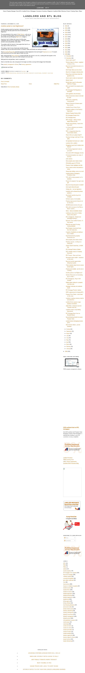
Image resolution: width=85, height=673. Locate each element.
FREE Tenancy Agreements (70, 461)
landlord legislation (67, 593)
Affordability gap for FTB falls (73, 163)
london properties (10, 73)
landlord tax (66, 599)
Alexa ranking (15, 55)
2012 (66, 47)
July (67, 335)
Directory (64, 11)
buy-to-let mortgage (68, 574)
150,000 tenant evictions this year (74, 205)
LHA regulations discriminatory (73, 93)
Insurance (39, 11)
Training (73, 11)
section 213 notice (67, 629)
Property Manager (11, 11)
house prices (66, 584)
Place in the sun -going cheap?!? (74, 135)
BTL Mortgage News (71, 117)
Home (4, 11)
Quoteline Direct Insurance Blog (71, 463)
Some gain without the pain (72, 187)
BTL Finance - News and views (73, 255)
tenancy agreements (26, 64)
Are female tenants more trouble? (44, 659)
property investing (47, 73)
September (69, 331)
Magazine (50, 11)
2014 (66, 43)
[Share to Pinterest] (8, 71)
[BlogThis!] (3, 71)
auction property (67, 570)
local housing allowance (69, 605)
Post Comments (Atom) (13, 86)
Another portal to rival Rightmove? (74, 272)
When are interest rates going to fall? (44, 656)
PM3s (64, 567)
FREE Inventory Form (68, 459)
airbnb (64, 569)
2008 (66, 351)
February (68, 346)
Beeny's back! (69, 80)
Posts (66, 537)
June (67, 337)
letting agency (66, 601)
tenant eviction (66, 639)
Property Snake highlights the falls (74, 165)
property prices (66, 618)
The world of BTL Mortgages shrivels (75, 152)
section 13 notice (67, 625)
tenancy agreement (67, 635)
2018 (66, 34)
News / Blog (78, 11)
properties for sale (22, 73)
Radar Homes (21, 34)
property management (68, 616)
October (68, 329)
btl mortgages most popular (69, 572)
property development (68, 612)
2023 (66, 26)
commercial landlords (68, 578)
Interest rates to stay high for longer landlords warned (44, 669)
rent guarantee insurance (69, 620)
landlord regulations (68, 597)
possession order (67, 606)
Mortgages (33, 11)
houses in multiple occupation (70, 586)
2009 (66, 54)
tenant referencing (67, 641)
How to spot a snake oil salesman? (74, 78)
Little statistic (69, 158)
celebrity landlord (67, 576)
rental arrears (66, 622)
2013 (66, 45)
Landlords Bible (57, 11)
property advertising (35, 73)
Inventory (44, 11)
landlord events (67, 587)
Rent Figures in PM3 (44, 662)
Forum (68, 11)
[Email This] (2, 71)
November (69, 58)
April (67, 342)
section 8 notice (67, 631)
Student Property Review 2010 (73, 113)
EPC (64, 563)
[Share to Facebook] (6, 71)
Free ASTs (18, 11)
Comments (68, 540)
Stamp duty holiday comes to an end (75, 171)
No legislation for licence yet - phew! (74, 141)
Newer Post (4, 83)
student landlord (67, 633)
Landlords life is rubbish (71, 143)
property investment (68, 614)
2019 (66, 32)
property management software (10, 64)
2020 (66, 30)
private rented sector (68, 608)
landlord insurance (67, 591)
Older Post (56, 83)
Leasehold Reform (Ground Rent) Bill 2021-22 (44, 653)
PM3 (64, 565)
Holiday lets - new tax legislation (73, 189)
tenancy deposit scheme (69, 637)
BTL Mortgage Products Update (73, 290)
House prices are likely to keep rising (44, 666)
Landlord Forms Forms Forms (73, 107)
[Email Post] (27, 71)
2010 (66, 52)
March (68, 344)
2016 (66, 39)
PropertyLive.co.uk (47, 51)
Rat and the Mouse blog (9, 51)
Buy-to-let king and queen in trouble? (75, 184)
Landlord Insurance (67, 457)
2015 (66, 41)
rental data (65, 624)
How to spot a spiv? (70, 60)
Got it (47, 7)
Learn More (40, 7)
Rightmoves (19, 36)
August (68, 333)
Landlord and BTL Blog (42, 16)
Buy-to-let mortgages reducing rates (74, 72)
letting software (67, 603)
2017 (66, 36)
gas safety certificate (68, 580)
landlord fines (66, 589)
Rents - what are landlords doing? (74, 210)
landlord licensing (67, 595)
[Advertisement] (73, 398)
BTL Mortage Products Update (73, 249)
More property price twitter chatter (74, 161)
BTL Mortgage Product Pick (72, 115)
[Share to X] (5, 71)
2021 (66, 28)
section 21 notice (67, 627)
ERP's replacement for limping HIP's (74, 292)
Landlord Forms (26, 11)
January (68, 348)
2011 (66, 49)
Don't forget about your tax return (74, 69)
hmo (64, 582)
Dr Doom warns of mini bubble (73, 199)
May (67, 340)
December (69, 56)
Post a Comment (5, 81)
